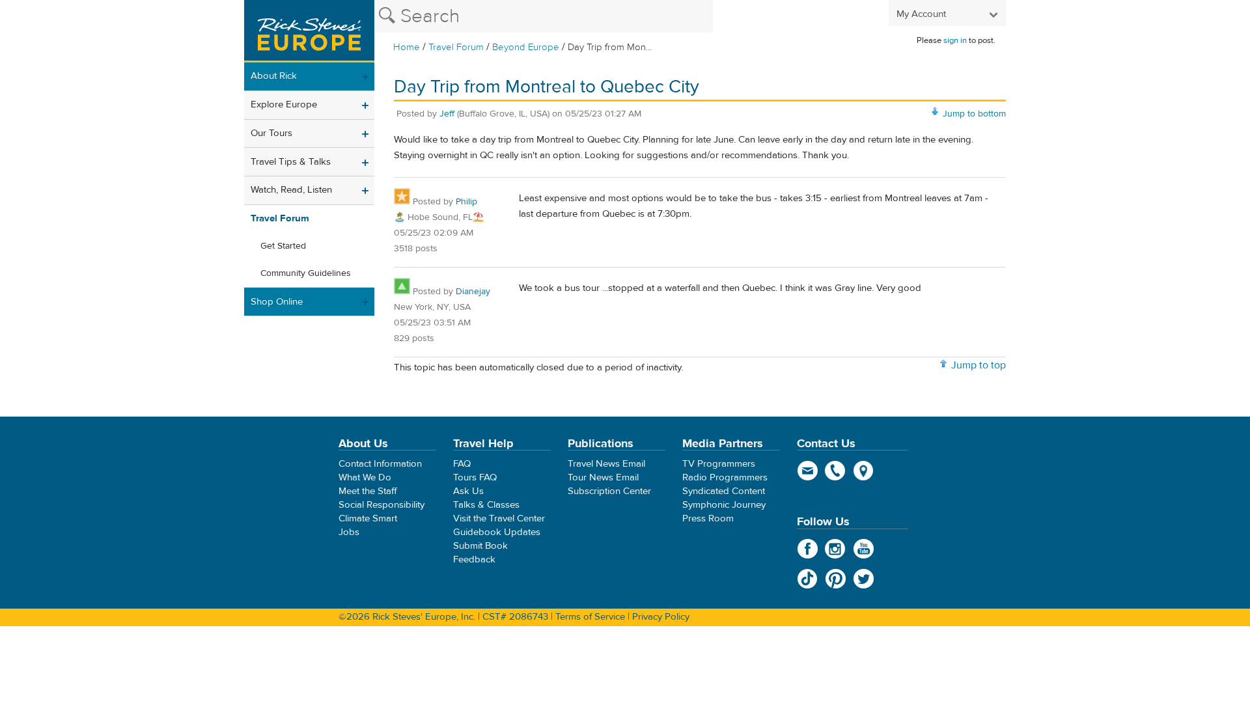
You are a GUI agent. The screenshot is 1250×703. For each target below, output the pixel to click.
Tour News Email (603, 477)
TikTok (807, 578)
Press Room (708, 518)
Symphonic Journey (724, 505)
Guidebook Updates (496, 532)
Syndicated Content (723, 491)
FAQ (462, 464)
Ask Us (468, 491)
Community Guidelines (305, 273)
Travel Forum (456, 47)
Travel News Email (606, 464)
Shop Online (277, 302)
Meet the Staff (368, 491)
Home (406, 47)
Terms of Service (590, 617)
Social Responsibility (381, 505)
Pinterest (835, 578)
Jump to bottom (974, 114)
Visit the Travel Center (499, 518)
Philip (466, 202)
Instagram (835, 548)
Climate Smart (368, 518)
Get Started (283, 246)
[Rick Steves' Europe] (309, 31)
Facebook (807, 548)
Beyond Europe (525, 47)
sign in (955, 40)
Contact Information (380, 464)
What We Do (365, 477)
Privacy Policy (660, 617)
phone (835, 470)
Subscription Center (609, 491)
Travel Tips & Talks (291, 162)
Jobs (349, 532)
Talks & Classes (486, 505)
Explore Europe (284, 104)
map (863, 470)
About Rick (274, 76)
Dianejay (473, 291)
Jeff (446, 114)
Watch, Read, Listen (291, 190)
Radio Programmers (725, 477)
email (807, 470)
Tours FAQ (475, 477)
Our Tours (271, 133)
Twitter (863, 578)
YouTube (863, 548)
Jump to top (978, 365)
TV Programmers (718, 464)
